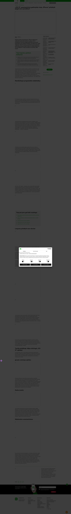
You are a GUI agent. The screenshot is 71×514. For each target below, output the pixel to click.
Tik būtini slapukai (25, 264)
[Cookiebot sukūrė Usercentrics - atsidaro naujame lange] (48, 248)
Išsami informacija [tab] (35, 251)
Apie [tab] (46, 251)
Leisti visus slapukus (46, 264)
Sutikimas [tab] (24, 251)
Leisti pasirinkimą (35, 264)
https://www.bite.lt (22, 255)
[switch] (31, 261)
